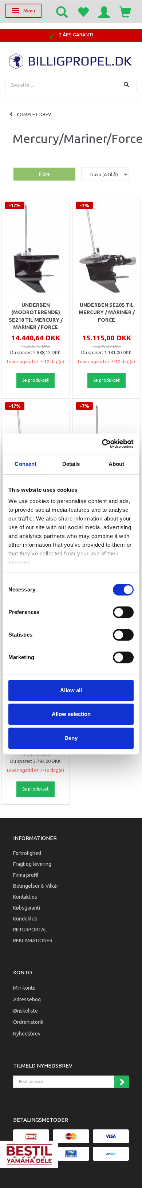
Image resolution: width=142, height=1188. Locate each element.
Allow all (71, 690)
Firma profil (26, 875)
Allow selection (71, 714)
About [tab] (117, 464)
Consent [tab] (25, 464)
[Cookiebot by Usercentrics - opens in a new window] (102, 443)
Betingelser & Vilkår (35, 886)
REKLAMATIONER (32, 940)
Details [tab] (71, 464)
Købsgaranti (26, 908)
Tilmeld (121, 1082)
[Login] (104, 11)
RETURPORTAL (30, 929)
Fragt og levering (32, 864)
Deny (71, 738)
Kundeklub (25, 919)
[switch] (123, 612)
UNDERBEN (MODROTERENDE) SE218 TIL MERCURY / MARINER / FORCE (36, 316)
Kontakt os (25, 897)
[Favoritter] (83, 11)
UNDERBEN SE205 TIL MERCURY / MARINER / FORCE (107, 312)
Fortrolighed (27, 853)
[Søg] (127, 85)
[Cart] (125, 11)
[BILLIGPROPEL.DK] (71, 60)
